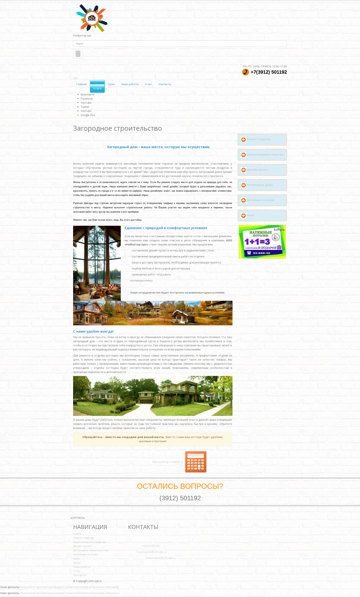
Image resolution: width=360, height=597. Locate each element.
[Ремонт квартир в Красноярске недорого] (92, 18)
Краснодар (55, 587)
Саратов (40, 587)
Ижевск (84, 587)
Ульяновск (98, 587)
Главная (81, 84)
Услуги (97, 88)
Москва (112, 587)
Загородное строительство (91, 550)
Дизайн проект (257, 169)
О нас (148, 84)
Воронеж (26, 587)
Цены (111, 84)
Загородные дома (260, 185)
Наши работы (130, 84)
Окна (250, 215)
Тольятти (70, 587)
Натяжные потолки (260, 200)
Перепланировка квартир (265, 154)
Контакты (164, 84)
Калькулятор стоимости (168, 462)
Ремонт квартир (258, 139)
